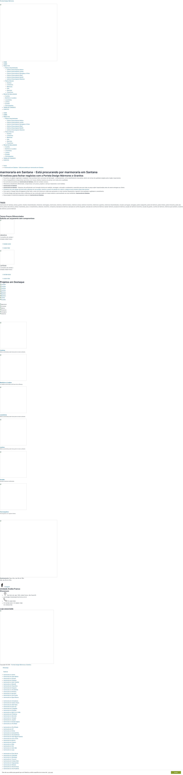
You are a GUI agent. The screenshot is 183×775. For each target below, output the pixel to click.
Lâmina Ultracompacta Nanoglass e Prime (18, 73)
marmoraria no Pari (8, 746)
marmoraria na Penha (9, 731)
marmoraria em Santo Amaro (11, 702)
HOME (5, 62)
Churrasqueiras (9, 105)
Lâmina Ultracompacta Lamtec (15, 71)
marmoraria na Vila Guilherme (11, 734)
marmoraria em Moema (9, 764)
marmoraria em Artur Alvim (10, 738)
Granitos (9, 83)
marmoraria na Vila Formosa (11, 766)
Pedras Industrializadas (11, 67)
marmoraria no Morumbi (10, 716)
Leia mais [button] (50, 772)
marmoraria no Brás (8, 744)
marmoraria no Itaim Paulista (11, 682)
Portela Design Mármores (7, 1)
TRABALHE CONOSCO (9, 107)
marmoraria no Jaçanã (9, 719)
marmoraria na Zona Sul (9, 706)
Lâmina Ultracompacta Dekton (15, 69)
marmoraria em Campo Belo (11, 761)
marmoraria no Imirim (9, 674)
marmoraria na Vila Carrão (10, 695)
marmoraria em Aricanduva (10, 701)
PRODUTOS (6, 66)
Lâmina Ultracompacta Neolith (15, 77)
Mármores (9, 86)
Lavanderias (8, 100)
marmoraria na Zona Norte (10, 753)
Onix (8, 88)
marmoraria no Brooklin (9, 693)
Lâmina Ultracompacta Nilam (15, 75)
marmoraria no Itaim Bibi (10, 748)
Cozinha (7, 96)
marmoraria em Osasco (9, 742)
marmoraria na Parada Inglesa (11, 721)
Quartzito (9, 90)
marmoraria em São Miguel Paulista (13, 736)
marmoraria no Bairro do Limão (11, 712)
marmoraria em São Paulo (10, 704)
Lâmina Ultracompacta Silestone (15, 79)
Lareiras (7, 101)
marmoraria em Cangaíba (10, 708)
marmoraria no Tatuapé (9, 718)
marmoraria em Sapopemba (11, 763)
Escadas (7, 103)
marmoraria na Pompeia (9, 710)
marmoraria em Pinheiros (10, 714)
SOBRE (5, 64)
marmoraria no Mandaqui (10, 757)
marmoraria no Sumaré (9, 678)
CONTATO (6, 109)
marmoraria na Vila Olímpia (10, 727)
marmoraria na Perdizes (9, 691)
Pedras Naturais (9, 81)
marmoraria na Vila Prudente (11, 768)
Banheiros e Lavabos (10, 98)
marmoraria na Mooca (9, 740)
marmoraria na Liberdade (10, 755)
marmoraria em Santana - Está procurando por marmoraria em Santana (24, 167)
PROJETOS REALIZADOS (10, 94)
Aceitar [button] (176, 772)
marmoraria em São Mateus (10, 676)
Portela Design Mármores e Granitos (21, 664)
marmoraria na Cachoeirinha (11, 733)
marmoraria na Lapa (8, 750)
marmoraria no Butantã (9, 684)
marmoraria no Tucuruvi (9, 759)
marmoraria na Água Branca (11, 697)
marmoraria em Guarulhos (10, 686)
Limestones (10, 84)
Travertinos (10, 92)
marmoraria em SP (8, 729)
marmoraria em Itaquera (9, 688)
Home (5, 165)
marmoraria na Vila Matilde (10, 689)
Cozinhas (2, 350)
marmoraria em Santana (9, 680)
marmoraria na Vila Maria (10, 723)
